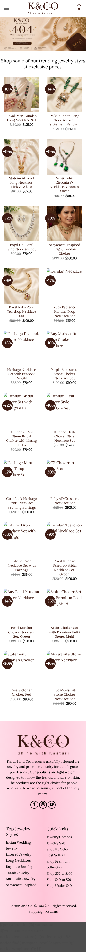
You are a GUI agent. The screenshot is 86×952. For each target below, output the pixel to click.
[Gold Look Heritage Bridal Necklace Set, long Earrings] (21, 477)
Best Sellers (56, 855)
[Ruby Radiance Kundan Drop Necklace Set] (64, 286)
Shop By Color (58, 849)
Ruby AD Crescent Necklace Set (64, 501)
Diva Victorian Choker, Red (21, 692)
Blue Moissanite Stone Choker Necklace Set (64, 694)
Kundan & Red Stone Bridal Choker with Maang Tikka (21, 438)
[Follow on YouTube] (52, 805)
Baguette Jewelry (19, 866)
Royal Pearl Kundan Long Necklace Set (21, 118)
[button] (6, 8)
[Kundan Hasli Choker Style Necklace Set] (64, 411)
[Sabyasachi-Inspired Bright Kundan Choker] (64, 223)
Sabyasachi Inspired (21, 885)
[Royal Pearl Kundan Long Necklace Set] (21, 94)
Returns (51, 911)
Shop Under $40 (59, 885)
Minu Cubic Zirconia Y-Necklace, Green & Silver (64, 184)
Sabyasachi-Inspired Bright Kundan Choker (64, 249)
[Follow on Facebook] (34, 805)
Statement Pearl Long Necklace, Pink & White (21, 182)
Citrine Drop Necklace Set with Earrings (22, 565)
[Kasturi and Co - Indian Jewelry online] (43, 8)
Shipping (35, 911)
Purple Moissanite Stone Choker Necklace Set (64, 373)
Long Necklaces (18, 860)
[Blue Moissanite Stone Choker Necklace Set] (64, 669)
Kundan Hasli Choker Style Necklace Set (64, 436)
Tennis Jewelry (17, 873)
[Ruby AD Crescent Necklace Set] (64, 477)
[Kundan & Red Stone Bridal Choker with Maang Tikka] (21, 411)
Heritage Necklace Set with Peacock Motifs (21, 373)
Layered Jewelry (18, 854)
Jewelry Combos (59, 837)
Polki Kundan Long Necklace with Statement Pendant (64, 120)
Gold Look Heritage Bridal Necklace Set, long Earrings (21, 503)
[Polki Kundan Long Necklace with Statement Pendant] (64, 94)
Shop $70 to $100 (60, 873)
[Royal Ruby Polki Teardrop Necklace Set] (21, 286)
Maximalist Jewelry (20, 879)
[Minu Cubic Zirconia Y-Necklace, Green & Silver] (64, 157)
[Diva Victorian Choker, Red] (21, 669)
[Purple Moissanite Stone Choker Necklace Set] (64, 348)
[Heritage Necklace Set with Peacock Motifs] (21, 348)
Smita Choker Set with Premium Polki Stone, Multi (64, 632)
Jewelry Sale (56, 843)
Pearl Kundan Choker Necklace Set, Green (21, 632)
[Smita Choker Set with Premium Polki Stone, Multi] (64, 606)
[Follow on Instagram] (43, 805)
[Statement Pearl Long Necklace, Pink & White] (21, 157)
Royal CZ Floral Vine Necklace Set (21, 247)
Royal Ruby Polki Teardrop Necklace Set (21, 311)
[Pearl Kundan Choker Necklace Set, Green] (21, 606)
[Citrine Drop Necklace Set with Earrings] (21, 540)
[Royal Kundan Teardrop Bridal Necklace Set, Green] (64, 540)
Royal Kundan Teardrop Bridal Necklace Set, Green (65, 567)
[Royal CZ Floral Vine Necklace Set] (21, 223)
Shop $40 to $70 (59, 880)
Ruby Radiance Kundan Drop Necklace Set (64, 311)
